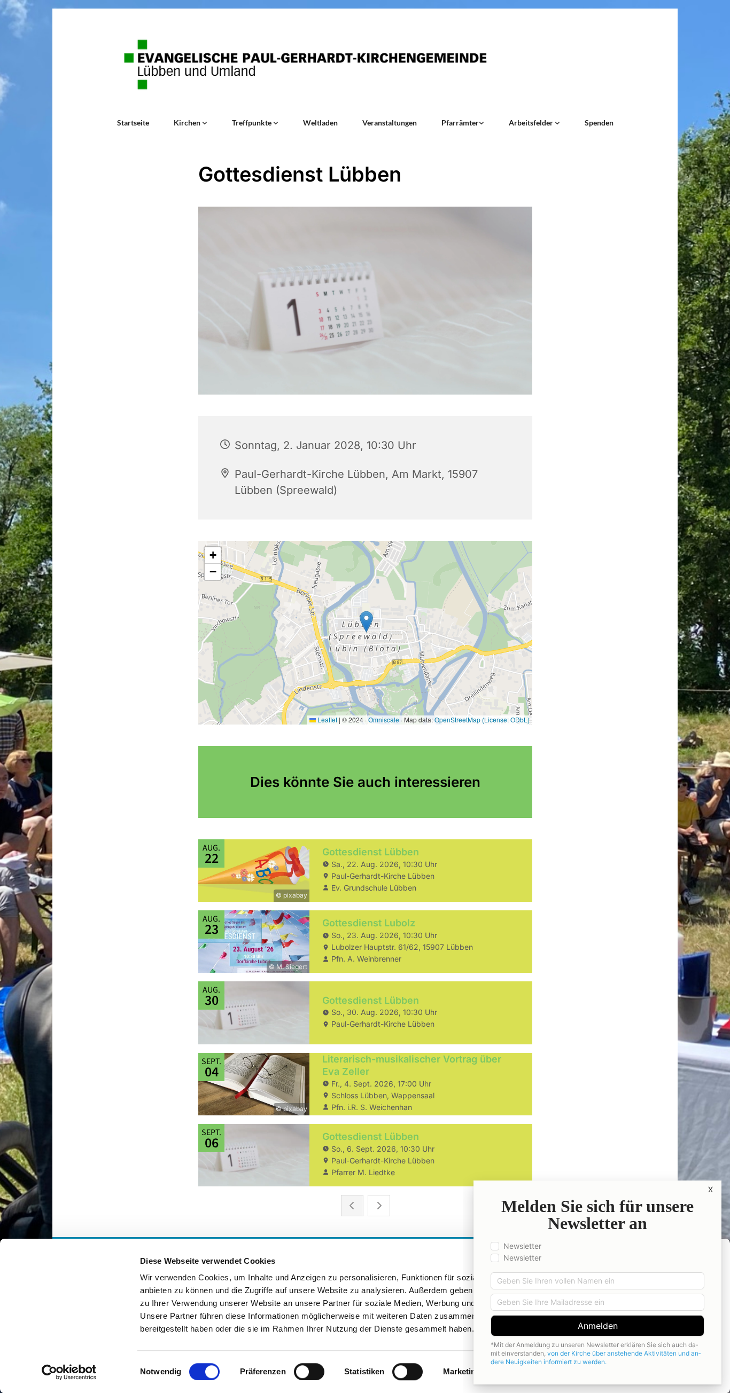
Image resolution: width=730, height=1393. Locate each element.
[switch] (309, 1371)
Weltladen (320, 122)
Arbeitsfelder (532, 122)
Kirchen (188, 122)
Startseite (133, 122)
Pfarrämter (460, 122)
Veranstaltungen (389, 122)
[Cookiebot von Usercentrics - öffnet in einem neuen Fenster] (69, 1372)
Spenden (599, 122)
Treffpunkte (252, 122)
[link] (190, 123)
